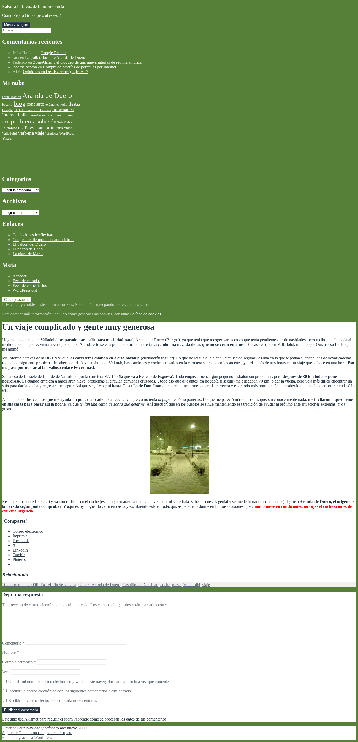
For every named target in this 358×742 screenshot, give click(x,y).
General (84, 584)
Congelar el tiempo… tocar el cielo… (43, 239)
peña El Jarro (64, 115)
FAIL (63, 104)
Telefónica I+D (12, 128)
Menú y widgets (16, 25)
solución (46, 121)
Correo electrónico (19, 662)
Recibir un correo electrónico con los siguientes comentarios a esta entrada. (70, 691)
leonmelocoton (25, 67)
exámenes (52, 104)
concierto (35, 104)
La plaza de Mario (28, 254)
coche (165, 584)
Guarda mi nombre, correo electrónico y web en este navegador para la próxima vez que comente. (89, 681)
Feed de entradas (26, 281)
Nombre (10, 652)
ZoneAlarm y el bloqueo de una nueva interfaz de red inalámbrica (87, 62)
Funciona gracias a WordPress (27, 737)
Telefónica (64, 122)
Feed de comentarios (30, 285)
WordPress (66, 133)
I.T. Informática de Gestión (32, 110)
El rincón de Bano (28, 249)
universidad (64, 128)
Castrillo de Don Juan (140, 584)
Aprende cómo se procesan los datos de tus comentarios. (120, 719)
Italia (23, 114)
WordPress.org (25, 290)
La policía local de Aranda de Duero (55, 57)
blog (20, 103)
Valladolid (9, 133)
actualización (11, 97)
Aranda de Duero (47, 96)
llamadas (35, 115)
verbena (26, 133)
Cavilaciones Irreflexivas (33, 235)
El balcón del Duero (29, 244)
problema (23, 121)
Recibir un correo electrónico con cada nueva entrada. (52, 700)
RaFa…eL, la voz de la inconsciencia (33, 6)
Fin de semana (64, 584)
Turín (50, 127)
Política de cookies (145, 314)
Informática (63, 109)
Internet (9, 114)
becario (7, 104)
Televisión (34, 127)
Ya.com (9, 138)
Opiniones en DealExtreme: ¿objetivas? (55, 71)
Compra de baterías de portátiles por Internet (79, 67)
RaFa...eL (44, 584)
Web (6, 671)
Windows (51, 133)
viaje (39, 133)
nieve (176, 584)
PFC (6, 121)
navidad (48, 115)
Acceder (19, 276)
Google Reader (53, 53)
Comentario (13, 643)
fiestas (74, 104)
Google (7, 110)
